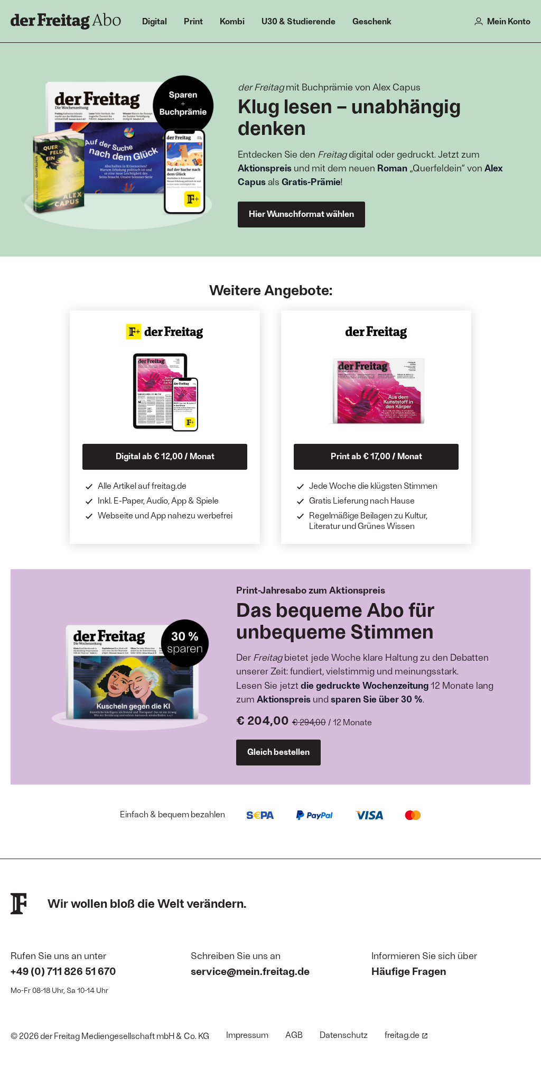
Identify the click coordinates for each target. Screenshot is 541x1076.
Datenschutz (344, 1034)
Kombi (232, 21)
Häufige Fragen (408, 970)
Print (193, 21)
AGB (294, 1034)
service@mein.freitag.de (250, 970)
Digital (154, 21)
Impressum (247, 1034)
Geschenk (371, 21)
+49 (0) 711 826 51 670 (63, 970)
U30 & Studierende (298, 21)
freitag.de (402, 1034)
